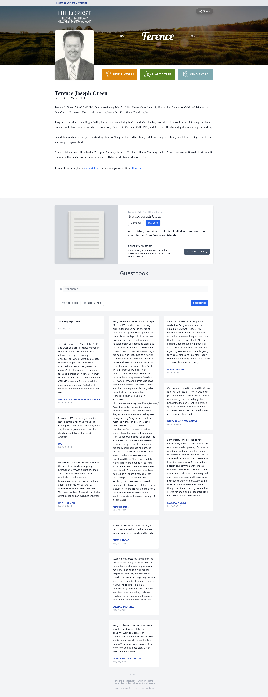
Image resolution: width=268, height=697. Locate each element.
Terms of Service (142, 683)
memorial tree (92, 168)
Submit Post (199, 302)
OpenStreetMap (137, 688)
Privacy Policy (125, 683)
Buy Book (153, 222)
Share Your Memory (197, 251)
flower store (138, 168)
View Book (136, 222)
